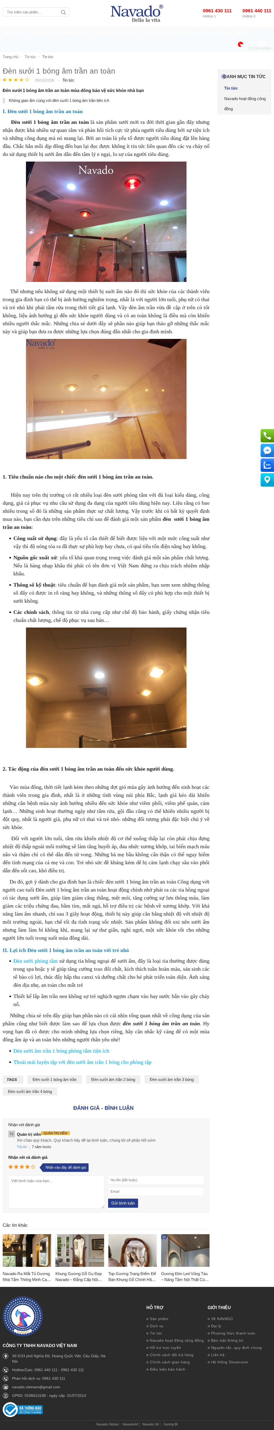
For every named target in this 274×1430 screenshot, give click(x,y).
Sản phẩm (159, 1319)
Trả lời (22, 1147)
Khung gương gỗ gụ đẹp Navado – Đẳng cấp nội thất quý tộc (78, 1277)
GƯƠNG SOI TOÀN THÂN (167, 33)
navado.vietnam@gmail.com (36, 1387)
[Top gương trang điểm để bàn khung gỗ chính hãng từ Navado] (132, 1250)
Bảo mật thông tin (227, 1340)
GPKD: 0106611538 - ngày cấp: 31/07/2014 (49, 1395)
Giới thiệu (219, 1308)
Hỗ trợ (154, 1308)
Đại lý (216, 1326)
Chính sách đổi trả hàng (172, 1355)
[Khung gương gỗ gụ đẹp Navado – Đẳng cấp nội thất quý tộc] (79, 1250)
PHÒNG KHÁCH (75, 33)
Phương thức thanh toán (233, 1333)
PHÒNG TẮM (43, 33)
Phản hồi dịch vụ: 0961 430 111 (38, 1378)
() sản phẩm (260, 48)
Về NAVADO (222, 1319)
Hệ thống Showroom (229, 1362)
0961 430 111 (217, 10)
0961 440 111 (256, 10)
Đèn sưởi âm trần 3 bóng (172, 1079)
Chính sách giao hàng (170, 1362)
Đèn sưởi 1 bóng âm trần (55, 1079)
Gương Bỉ (170, 1424)
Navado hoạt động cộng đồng (177, 1340)
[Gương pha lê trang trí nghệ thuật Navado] (137, 13)
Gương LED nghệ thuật (222, 33)
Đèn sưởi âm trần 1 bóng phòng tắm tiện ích (61, 1051)
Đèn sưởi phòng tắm (35, 961)
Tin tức (156, 1333)
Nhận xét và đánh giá (27, 1157)
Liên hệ (218, 1355)
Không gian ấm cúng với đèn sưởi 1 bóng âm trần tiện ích (59, 100)
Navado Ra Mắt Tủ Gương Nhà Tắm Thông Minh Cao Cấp (26, 1277)
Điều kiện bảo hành (167, 1369)
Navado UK (150, 1424)
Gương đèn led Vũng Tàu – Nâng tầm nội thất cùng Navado (185, 1277)
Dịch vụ (156, 1326)
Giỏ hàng (258, 44)
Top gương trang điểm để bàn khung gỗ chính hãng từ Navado (132, 1277)
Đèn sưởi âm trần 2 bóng (113, 1079)
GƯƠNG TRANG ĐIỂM (117, 33)
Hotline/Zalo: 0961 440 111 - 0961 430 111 (48, 1370)
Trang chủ (15, 33)
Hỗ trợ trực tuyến (165, 1347)
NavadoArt (130, 1424)
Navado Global (107, 1424)
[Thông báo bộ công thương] (23, 1415)
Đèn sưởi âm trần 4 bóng (30, 1091)
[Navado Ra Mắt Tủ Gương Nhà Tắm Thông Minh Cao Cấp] (27, 1250)
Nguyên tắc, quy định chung (236, 1347)
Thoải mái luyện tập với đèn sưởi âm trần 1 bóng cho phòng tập (82, 1062)
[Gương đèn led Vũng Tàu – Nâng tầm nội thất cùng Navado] (185, 1250)
